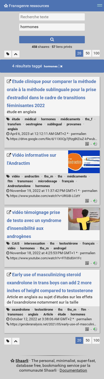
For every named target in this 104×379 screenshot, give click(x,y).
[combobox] (52, 27)
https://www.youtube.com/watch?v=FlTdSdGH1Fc (45, 258)
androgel (60, 248)
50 (88, 53)
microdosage (47, 181)
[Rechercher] (52, 39)
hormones (51, 66)
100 (96, 53)
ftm (10, 181)
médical (30, 119)
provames (74, 124)
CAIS (15, 243)
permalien (47, 134)
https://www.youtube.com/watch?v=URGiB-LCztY (44, 196)
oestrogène (34, 124)
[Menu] (99, 7)
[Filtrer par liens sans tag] (7, 54)
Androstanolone (19, 186)
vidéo (16, 176)
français (68, 181)
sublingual (54, 124)
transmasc (25, 181)
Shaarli (21, 360)
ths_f (88, 119)
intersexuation (34, 243)
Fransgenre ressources (28, 5)
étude (16, 119)
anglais (13, 129)
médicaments (70, 119)
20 (79, 53)
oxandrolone (21, 309)
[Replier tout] (15, 54)
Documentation (73, 370)
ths (60, 176)
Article (48, 314)
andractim (31, 176)
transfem (14, 124)
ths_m (48, 176)
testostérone (68, 243)
